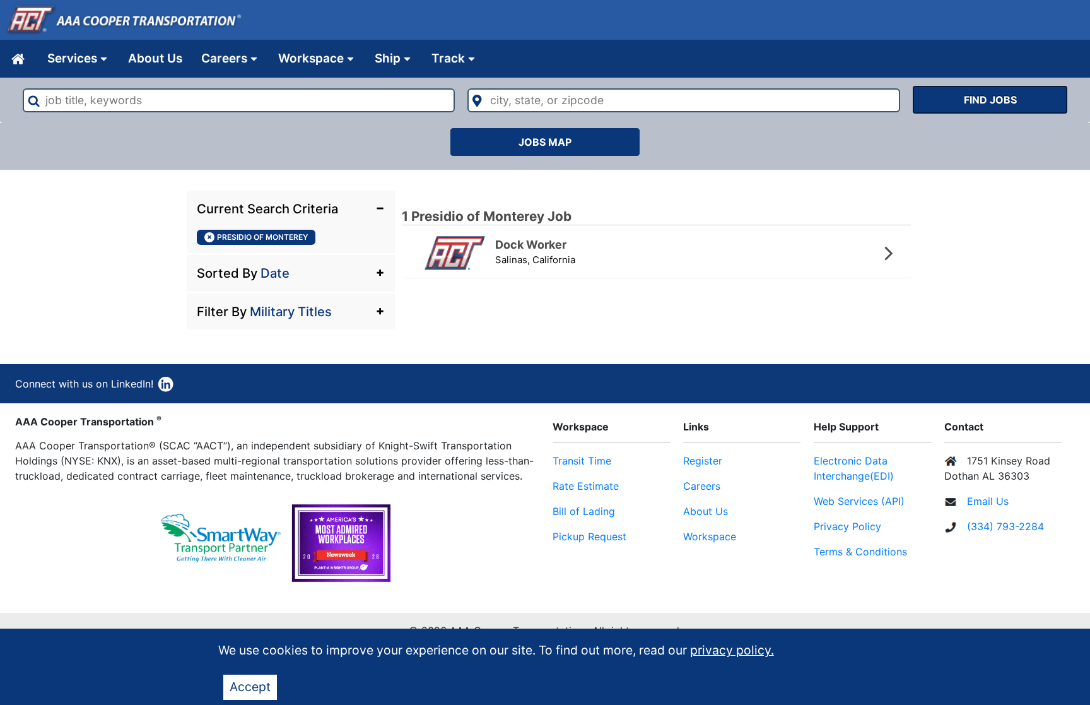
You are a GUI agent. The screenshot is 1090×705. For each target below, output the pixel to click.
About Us (155, 58)
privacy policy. (732, 650)
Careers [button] (224, 58)
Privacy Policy (847, 526)
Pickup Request (589, 536)
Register (702, 460)
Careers (701, 486)
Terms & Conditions (860, 551)
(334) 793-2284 (1005, 526)
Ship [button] (388, 58)
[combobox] (239, 100)
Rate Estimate (586, 486)
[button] (291, 208)
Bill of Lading (584, 511)
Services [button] (72, 58)
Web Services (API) (859, 501)
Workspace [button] (311, 58)
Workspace (709, 536)
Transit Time (582, 460)
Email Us (988, 501)
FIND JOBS (990, 99)
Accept (250, 686)
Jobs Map (545, 142)
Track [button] (448, 58)
